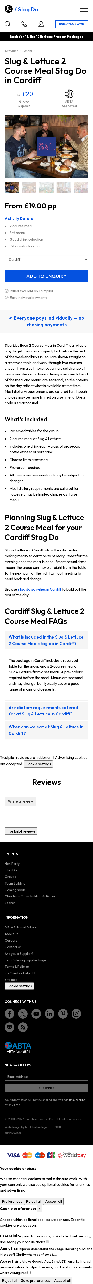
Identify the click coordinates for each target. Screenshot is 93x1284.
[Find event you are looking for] (7, 24)
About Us (11, 934)
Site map (11, 980)
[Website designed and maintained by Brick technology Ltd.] (13, 1133)
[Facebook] (9, 1014)
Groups (10, 876)
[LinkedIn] (49, 1014)
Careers (11, 940)
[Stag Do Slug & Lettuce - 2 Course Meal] (12, 188)
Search (10, 903)
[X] (23, 1014)
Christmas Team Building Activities (30, 896)
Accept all (53, 1201)
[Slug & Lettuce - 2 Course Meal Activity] (29, 188)
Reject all (33, 1201)
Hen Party (12, 864)
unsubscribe (77, 1100)
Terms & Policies (17, 966)
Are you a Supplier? (19, 953)
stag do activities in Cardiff (39, 589)
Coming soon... (16, 890)
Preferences (12, 1201)
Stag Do (28, 9)
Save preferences (35, 1280)
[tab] (46, 640)
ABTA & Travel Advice (21, 927)
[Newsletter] (9, 1027)
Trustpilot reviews (21, 831)
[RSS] (23, 1027)
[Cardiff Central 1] (63, 188)
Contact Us (13, 947)
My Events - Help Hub (20, 973)
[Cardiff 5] (46, 188)
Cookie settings (38, 764)
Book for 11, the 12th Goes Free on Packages (46, 37)
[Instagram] (76, 1014)
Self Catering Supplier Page (25, 960)
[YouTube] (36, 1014)
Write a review (20, 801)
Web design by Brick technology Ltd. (29, 1127)
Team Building (15, 883)
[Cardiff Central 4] (81, 188)
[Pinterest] (63, 1014)
